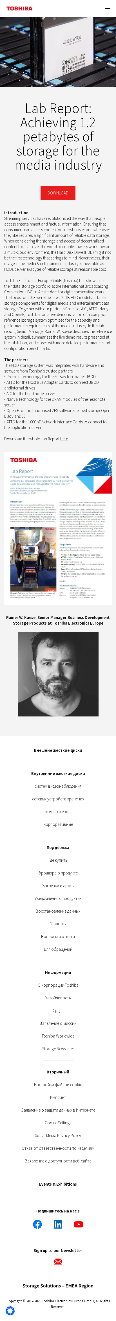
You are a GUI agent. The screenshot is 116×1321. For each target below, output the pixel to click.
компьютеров (58, 811)
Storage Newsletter (58, 1048)
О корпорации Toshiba (58, 985)
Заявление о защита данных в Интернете (58, 1110)
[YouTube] (78, 1224)
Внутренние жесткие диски (58, 773)
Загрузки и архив (58, 885)
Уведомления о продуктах (58, 898)
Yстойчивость (58, 998)
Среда (58, 1010)
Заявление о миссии (58, 1023)
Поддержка (58, 847)
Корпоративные (58, 824)
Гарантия (58, 923)
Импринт (58, 1097)
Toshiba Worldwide (58, 1036)
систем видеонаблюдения (58, 786)
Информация (58, 972)
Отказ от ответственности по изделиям (58, 1148)
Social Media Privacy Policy (58, 1135)
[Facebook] (37, 1224)
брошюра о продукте (58, 873)
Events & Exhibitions (58, 1184)
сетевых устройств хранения (58, 799)
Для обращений (58, 949)
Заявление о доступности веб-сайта (58, 1161)
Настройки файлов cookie (58, 1084)
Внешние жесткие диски (58, 750)
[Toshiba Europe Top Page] (19, 9)
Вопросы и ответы (58, 936)
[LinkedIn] (58, 1224)
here (64, 438)
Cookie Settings (58, 1122)
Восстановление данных (58, 911)
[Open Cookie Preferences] (10, 1313)
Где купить (58, 860)
